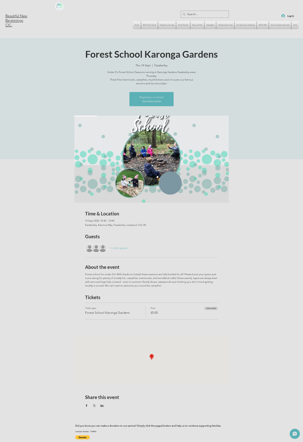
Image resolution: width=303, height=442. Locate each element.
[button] (82, 437)
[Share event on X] (94, 405)
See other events (151, 100)
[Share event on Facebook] (86, 405)
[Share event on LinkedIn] (102, 405)
